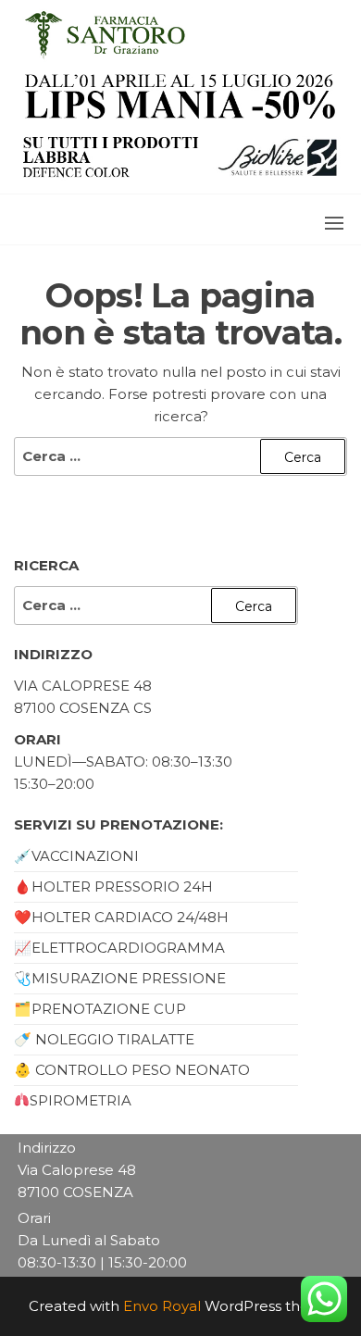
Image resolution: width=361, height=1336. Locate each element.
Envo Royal (162, 1306)
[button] (334, 223)
